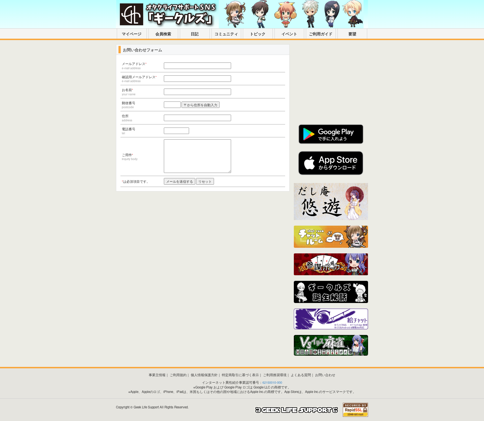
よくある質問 (301, 375)
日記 (195, 33)
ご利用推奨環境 (275, 375)
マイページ (131, 33)
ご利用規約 (178, 375)
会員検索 (163, 33)
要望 (352, 33)
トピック (258, 33)
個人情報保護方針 (204, 375)
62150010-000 (272, 382)
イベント (289, 33)
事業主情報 (157, 375)
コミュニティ (226, 33)
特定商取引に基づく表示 (240, 375)
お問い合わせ (325, 375)
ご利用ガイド (320, 33)
